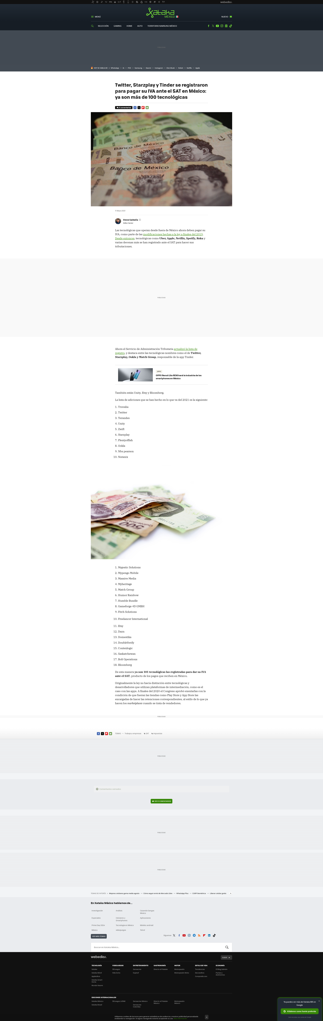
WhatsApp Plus (182, 893)
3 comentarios (125, 107)
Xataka (94, 969)
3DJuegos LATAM (118, 1001)
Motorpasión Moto (181, 973)
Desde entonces (124, 238)
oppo (159, 371)
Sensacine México (140, 1001)
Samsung (138, 68)
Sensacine (137, 969)
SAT (147, 733)
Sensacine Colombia (137, 1005)
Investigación (97, 910)
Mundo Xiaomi (97, 985)
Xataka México (162, 13)
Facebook (208, 25)
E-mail (147, 107)
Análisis (119, 910)
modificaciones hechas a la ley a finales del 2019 (173, 234)
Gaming (118, 25)
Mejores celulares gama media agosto (124, 893)
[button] (131, 219)
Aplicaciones (145, 918)
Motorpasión (179, 969)
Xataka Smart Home (97, 981)
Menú (98, 16)
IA (123, 68)
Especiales (96, 918)
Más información (180, 1018)
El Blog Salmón (221, 969)
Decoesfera (199, 973)
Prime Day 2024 (98, 925)
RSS (199, 935)
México (94, 930)
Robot (180, 68)
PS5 (129, 68)
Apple (197, 68)
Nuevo (224, 16)
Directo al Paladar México (161, 1002)
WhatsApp (115, 68)
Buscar (227, 947)
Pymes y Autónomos (220, 974)
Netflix (189, 68)
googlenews (226, 25)
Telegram (194, 935)
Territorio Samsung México (162, 25)
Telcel (142, 930)
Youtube (217, 25)
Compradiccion (201, 976)
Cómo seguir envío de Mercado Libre (158, 893)
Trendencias (200, 969)
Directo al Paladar (161, 969)
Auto (139, 25)
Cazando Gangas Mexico (147, 911)
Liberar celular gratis (218, 893)
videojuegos (121, 930)
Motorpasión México (179, 1002)
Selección (103, 25)
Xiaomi (148, 68)
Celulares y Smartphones (121, 919)
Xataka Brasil (97, 1004)
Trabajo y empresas (133, 733)
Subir (224, 957)
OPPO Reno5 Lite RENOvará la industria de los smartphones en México (178, 377)
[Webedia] (98, 956)
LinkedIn (209, 935)
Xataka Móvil (97, 973)
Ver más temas (98, 936)
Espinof (136, 973)
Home (129, 25)
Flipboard (143, 107)
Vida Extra (116, 973)
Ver (162, 801)
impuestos (157, 733)
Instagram (221, 25)
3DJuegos (116, 969)
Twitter (212, 25)
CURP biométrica (199, 893)
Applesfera (96, 976)
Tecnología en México (125, 925)
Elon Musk (171, 68)
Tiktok (230, 25)
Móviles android (146, 925)
